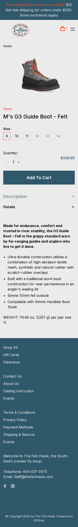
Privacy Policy (15, 420)
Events (8, 398)
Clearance (11, 362)
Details (9, 207)
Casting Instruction (18, 391)
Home (7, 46)
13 (47, 136)
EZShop (39, 520)
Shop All (10, 347)
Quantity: (10, 153)
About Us (11, 383)
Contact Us (12, 376)
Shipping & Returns (19, 434)
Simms (7, 109)
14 (58, 136)
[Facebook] (5, 486)
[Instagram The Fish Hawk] (13, 486)
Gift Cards (11, 355)
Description (15, 196)
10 (17, 136)
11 (27, 136)
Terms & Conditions (19, 412)
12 (37, 136)
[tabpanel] (39, 77)
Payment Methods (18, 427)
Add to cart (39, 177)
